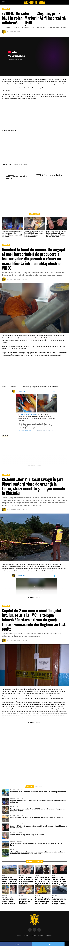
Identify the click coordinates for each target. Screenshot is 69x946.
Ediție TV (19, 935)
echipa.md (5, 435)
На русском (49, 935)
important (25, 164)
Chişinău (17, 164)
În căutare (41, 935)
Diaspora (33, 935)
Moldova (26, 935)
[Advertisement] (34, 114)
